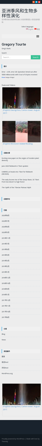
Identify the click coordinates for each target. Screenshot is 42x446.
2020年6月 (5, 227)
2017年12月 (6, 300)
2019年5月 (5, 255)
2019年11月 (6, 238)
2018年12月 (6, 278)
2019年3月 (5, 261)
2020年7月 (5, 221)
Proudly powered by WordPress (13, 439)
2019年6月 (5, 249)
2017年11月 (6, 306)
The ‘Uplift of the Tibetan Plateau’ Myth (16, 187)
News (4, 340)
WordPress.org (7, 373)
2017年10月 (6, 312)
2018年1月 (5, 295)
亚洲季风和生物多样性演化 (20, 13)
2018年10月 (6, 283)
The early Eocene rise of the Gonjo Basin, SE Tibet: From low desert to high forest (20, 181)
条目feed (5, 362)
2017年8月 (5, 317)
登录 (3, 356)
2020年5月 (5, 232)
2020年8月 (5, 215)
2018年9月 (5, 289)
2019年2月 (5, 266)
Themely (5, 441)
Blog (3, 334)
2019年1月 (5, 272)
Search (4, 53)
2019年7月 (5, 244)
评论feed (5, 368)
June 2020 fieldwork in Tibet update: (15, 166)
